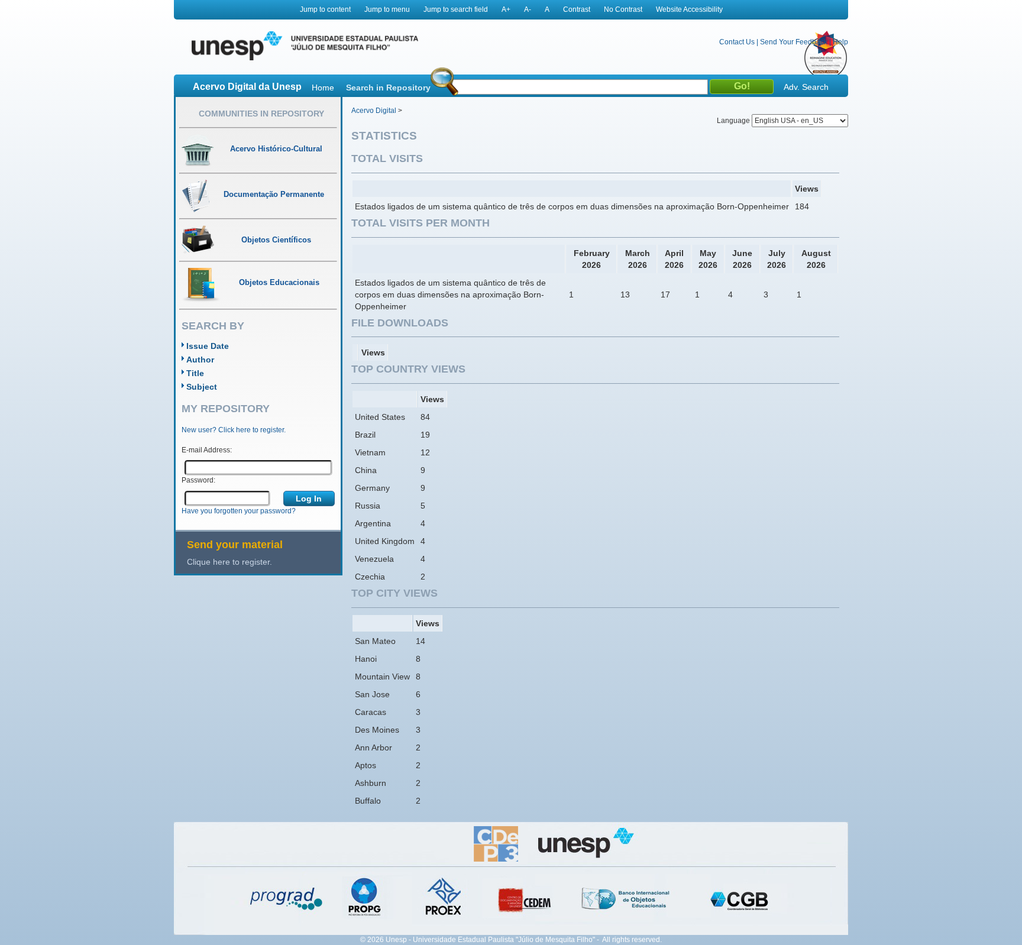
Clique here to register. (229, 562)
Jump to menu (387, 9)
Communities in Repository (261, 113)
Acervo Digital (373, 110)
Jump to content (325, 9)
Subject (201, 386)
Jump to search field (455, 9)
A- (527, 9)
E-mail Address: (207, 450)
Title (195, 373)
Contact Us (737, 42)
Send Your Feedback (793, 42)
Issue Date (207, 346)
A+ (506, 9)
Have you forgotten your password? (239, 511)
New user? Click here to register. (234, 430)
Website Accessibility (689, 9)
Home (323, 87)
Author (200, 359)
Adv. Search (806, 87)
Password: (198, 480)
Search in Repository (388, 87)
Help (840, 42)
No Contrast (623, 9)
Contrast (576, 9)
